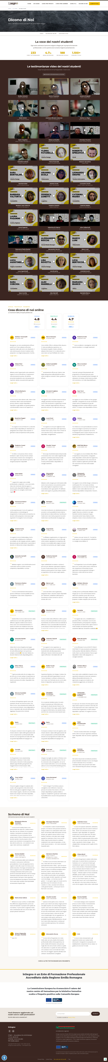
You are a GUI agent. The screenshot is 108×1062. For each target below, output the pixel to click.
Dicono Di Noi (83, 3)
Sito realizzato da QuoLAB (60, 1059)
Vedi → (37, 326)
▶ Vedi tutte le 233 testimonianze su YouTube (54, 74)
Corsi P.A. (73, 3)
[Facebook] (9, 1031)
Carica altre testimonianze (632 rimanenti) (54, 961)
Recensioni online (51, 33)
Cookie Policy (49, 1059)
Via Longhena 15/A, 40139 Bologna (23, 1035)
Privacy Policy (71, 1017)
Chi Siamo (36, 3)
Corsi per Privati (48, 3)
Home (29, 3)
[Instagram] (13, 1031)
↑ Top (69, 1059)
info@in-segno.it (15, 1041)
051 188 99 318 (14, 1037)
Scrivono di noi (63, 33)
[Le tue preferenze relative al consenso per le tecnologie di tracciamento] (105, 1059)
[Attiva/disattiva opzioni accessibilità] (4, 1057)
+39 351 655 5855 (18, 1039)
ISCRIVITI (95, 1014)
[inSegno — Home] (13, 3)
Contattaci (94, 3)
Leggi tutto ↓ (14, 355)
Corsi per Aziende (62, 3)
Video (41, 33)
